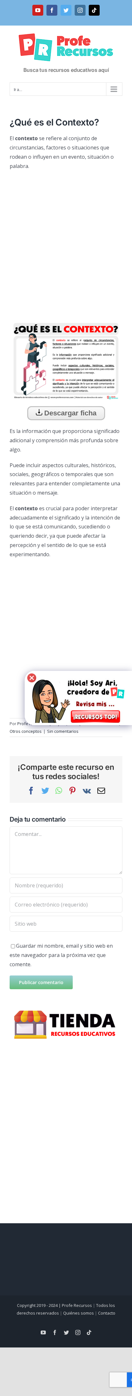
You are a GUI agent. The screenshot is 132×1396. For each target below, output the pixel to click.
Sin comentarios (62, 731)
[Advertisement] (66, 243)
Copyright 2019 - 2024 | (39, 1305)
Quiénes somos (78, 1313)
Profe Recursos (77, 1305)
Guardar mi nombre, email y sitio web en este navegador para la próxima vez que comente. (61, 955)
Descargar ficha (69, 413)
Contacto (106, 1313)
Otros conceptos (26, 731)
